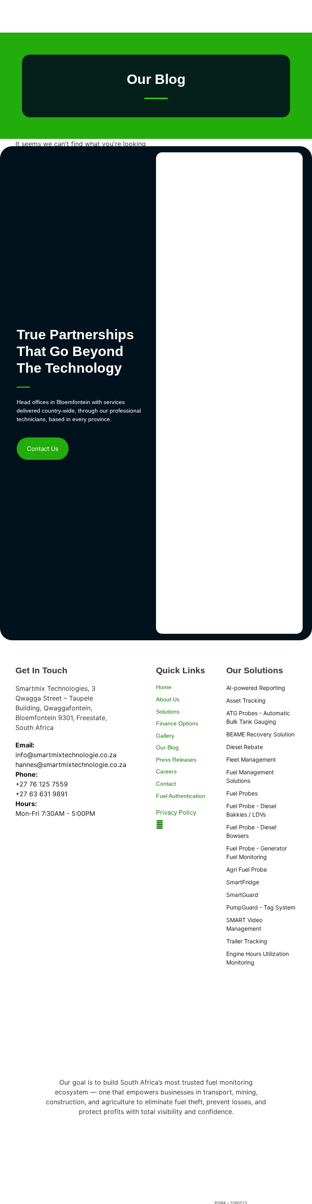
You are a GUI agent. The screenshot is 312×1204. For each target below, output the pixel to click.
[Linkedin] (159, 824)
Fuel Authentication (180, 796)
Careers (166, 771)
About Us (168, 699)
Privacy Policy (176, 812)
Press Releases (176, 759)
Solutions (168, 711)
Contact (166, 783)
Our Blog (167, 747)
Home (163, 687)
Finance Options (177, 723)
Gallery (165, 735)
